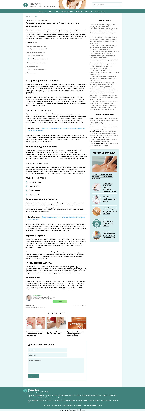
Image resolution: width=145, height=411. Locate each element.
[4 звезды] (31, 307)
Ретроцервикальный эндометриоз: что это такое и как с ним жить (104, 140)
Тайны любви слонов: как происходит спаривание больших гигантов (109, 187)
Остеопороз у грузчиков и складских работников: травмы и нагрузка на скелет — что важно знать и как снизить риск (104, 35)
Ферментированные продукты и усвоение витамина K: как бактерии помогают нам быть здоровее (104, 133)
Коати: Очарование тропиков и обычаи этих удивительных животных (110, 210)
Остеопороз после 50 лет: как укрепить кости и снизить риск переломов (104, 30)
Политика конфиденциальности (92, 405)
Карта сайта (46, 405)
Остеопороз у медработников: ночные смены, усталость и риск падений (103, 102)
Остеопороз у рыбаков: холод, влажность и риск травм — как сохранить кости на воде (104, 72)
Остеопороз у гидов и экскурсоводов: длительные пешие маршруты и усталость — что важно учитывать (103, 47)
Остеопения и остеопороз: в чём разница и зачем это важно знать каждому (104, 121)
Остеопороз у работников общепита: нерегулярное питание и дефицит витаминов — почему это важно (103, 85)
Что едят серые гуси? (36, 55)
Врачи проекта (56, 405)
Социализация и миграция (35, 63)
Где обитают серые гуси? (37, 49)
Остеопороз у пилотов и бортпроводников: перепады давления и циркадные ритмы (104, 60)
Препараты (88, 11)
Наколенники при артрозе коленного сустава (104, 144)
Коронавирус (100, 11)
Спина (56, 11)
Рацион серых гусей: (39, 59)
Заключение (30, 73)
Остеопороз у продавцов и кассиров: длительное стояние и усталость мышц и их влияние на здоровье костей (104, 91)
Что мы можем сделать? (37, 69)
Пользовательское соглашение (72, 405)
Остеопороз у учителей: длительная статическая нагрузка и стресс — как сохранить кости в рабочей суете (103, 107)
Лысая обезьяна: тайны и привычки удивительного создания (102, 176)
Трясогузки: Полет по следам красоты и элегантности (75, 334)
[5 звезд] (33, 307)
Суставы (48, 11)
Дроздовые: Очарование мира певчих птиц (55, 333)
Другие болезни (67, 11)
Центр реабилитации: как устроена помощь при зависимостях (102, 26)
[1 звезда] (26, 307)
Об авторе (60, 301)
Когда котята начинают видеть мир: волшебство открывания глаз (109, 234)
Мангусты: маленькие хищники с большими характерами (34, 334)
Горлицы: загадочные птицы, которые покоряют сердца (110, 199)
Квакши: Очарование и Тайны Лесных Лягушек (108, 222)
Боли (41, 11)
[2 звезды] (28, 307)
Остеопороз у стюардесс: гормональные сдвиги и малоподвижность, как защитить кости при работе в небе (104, 53)
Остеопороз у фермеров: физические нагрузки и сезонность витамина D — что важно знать (103, 78)
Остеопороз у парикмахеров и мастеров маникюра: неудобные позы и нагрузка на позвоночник (104, 97)
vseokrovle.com (79, 410)
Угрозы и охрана (32, 66)
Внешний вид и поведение (35, 52)
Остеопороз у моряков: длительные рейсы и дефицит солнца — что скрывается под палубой (103, 66)
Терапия (78, 11)
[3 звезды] (30, 307)
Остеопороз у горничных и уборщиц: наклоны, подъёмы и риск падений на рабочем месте (103, 41)
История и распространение (36, 46)
